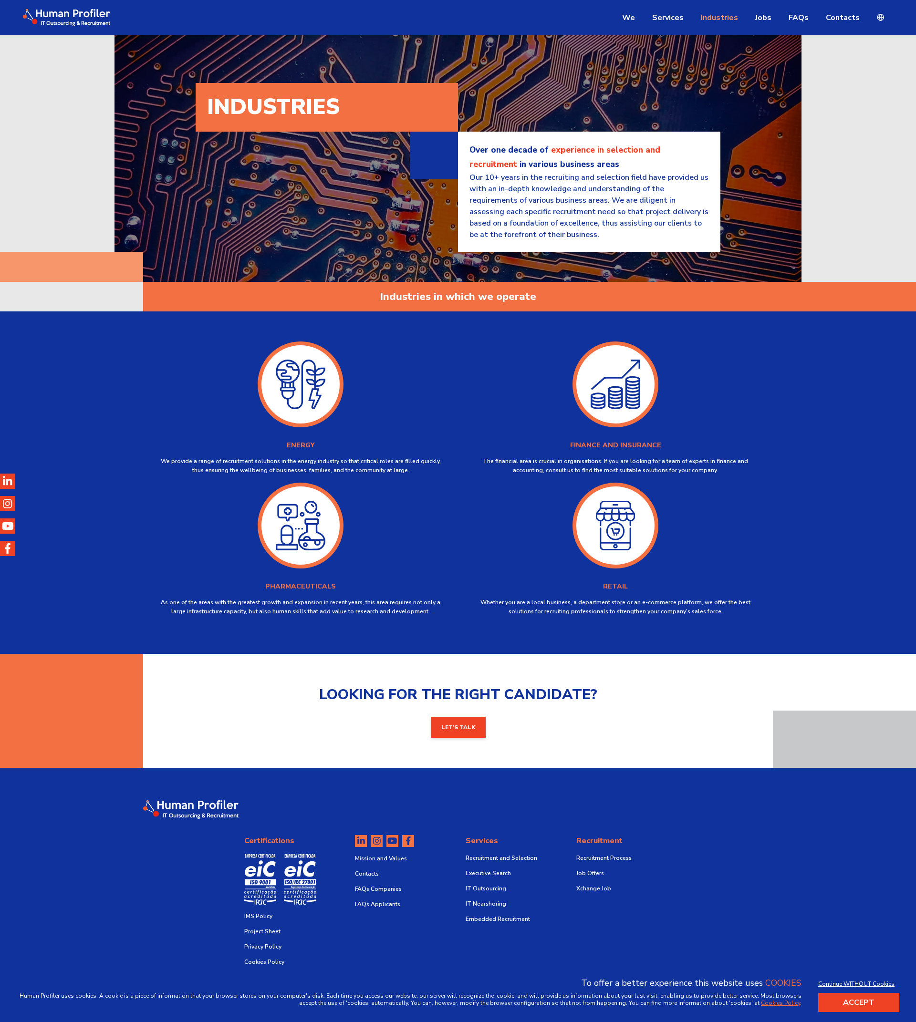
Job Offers (590, 873)
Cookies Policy (264, 962)
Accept (858, 1002)
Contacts (843, 17)
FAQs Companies (378, 889)
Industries (719, 17)
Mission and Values (381, 858)
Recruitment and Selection (501, 858)
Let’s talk (458, 727)
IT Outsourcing (486, 888)
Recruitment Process (604, 858)
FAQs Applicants (377, 904)
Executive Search (488, 873)
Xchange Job (593, 888)
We (628, 17)
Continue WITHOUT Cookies (856, 984)
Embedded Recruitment (498, 919)
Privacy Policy (262, 946)
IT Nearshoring (486, 904)
